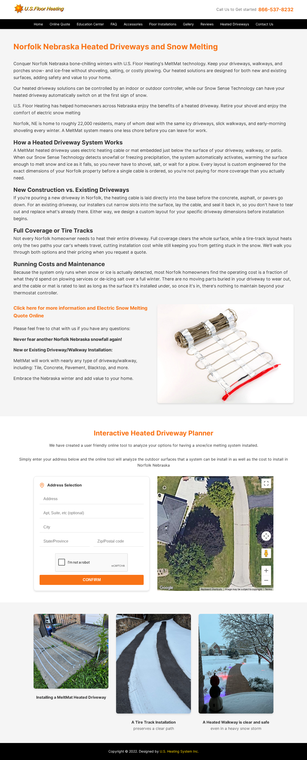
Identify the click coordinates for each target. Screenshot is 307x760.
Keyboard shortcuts (211, 589)
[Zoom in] (266, 570)
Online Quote (60, 24)
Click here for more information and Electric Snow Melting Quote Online (80, 312)
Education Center (90, 24)
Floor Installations (162, 24)
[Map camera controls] (266, 536)
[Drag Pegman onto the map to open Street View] (266, 553)
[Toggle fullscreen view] (266, 483)
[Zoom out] (266, 580)
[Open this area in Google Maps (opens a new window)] (166, 588)
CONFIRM (92, 580)
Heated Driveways (234, 24)
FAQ (114, 24)
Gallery (188, 24)
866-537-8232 (276, 9)
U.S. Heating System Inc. (179, 751)
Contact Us (264, 24)
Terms (268, 589)
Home (38, 24)
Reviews (207, 24)
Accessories (133, 24)
